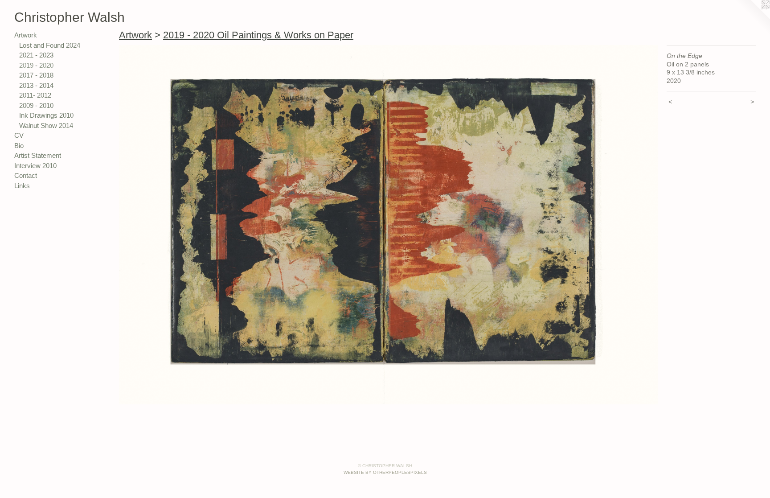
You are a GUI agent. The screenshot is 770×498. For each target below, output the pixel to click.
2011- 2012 (35, 95)
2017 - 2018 (36, 75)
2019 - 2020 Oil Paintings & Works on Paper (258, 35)
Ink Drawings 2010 (46, 115)
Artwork (25, 35)
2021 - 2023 (36, 55)
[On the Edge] (388, 224)
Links (22, 185)
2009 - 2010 (36, 105)
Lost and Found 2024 (49, 45)
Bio (19, 145)
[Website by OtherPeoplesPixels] (752, 18)
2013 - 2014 (36, 85)
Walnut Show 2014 (46, 125)
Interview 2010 (35, 165)
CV (19, 135)
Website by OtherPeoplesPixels (385, 472)
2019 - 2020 (36, 65)
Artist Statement (37, 155)
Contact (25, 175)
